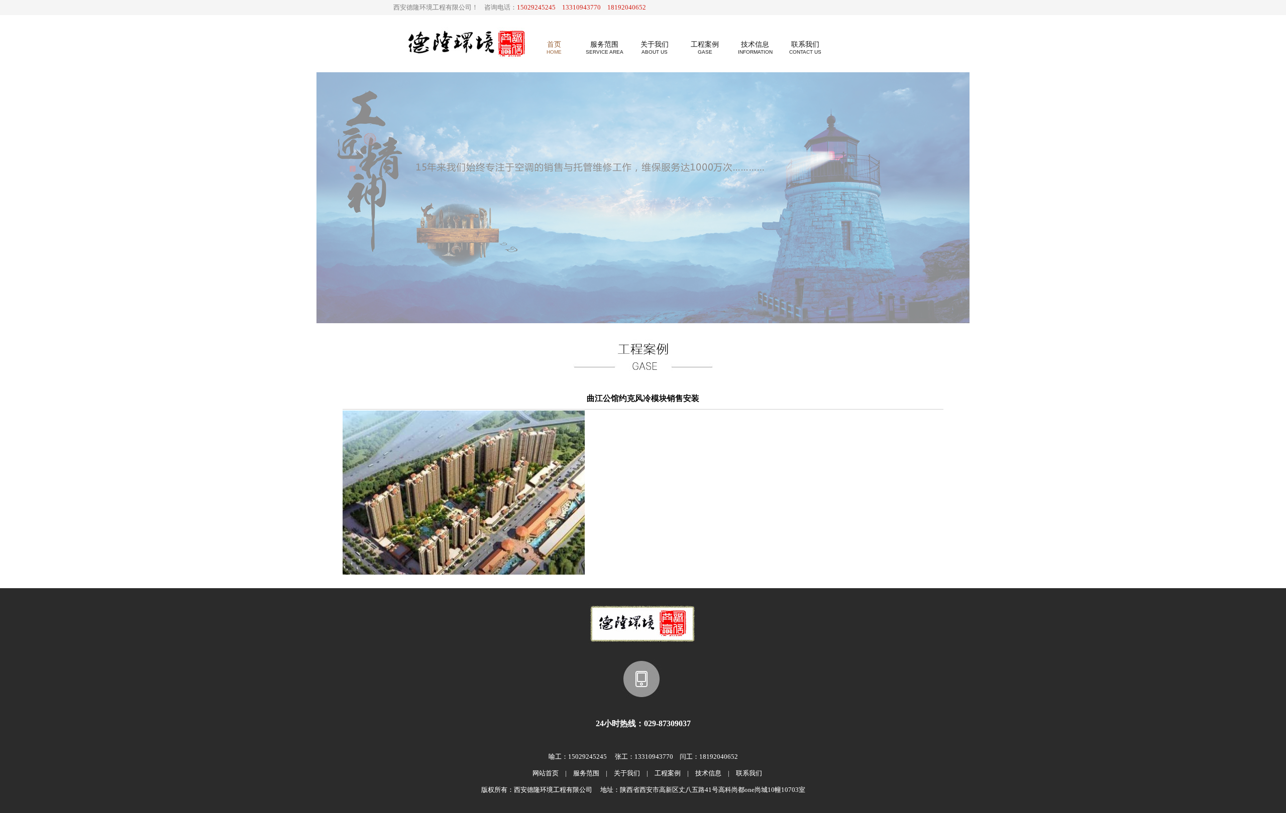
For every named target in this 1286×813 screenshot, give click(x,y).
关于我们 (627, 773)
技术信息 (708, 773)
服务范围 (586, 773)
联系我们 (749, 773)
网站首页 (545, 773)
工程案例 (668, 773)
